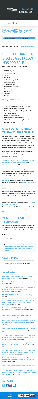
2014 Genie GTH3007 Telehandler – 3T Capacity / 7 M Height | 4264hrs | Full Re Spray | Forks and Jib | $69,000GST (18, 302)
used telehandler (16, 248)
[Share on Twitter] (7, 239)
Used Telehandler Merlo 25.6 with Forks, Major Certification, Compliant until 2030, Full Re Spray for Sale (18, 359)
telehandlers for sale (8, 143)
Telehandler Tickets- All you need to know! (17, 210)
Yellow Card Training (27, 160)
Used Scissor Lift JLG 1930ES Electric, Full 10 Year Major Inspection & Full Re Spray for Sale (17, 309)
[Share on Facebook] (4, 239)
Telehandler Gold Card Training (11, 160)
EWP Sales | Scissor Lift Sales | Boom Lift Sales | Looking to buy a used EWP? (17, 277)
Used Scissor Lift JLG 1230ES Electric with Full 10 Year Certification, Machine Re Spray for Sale (18, 329)
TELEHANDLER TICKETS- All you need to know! (16, 295)
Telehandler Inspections (19, 162)
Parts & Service (7, 162)
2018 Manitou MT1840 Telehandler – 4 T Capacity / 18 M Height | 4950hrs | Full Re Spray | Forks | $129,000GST (18, 289)
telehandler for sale (10, 246)
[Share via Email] (10, 239)
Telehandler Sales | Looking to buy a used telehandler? (18, 282)
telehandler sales (22, 246)
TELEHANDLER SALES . (27, 46)
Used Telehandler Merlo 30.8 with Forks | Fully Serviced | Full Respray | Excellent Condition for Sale (18, 344)
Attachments (6, 165)
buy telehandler (28, 245)
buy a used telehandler (16, 245)
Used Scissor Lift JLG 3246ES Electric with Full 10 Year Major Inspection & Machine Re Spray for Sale (18, 321)
